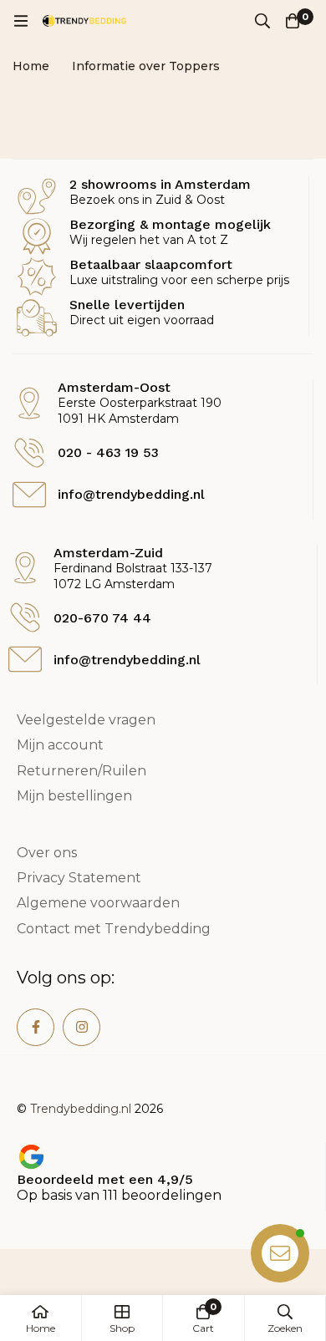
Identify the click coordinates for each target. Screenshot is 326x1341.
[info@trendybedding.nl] (25, 659)
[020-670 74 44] (25, 617)
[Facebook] (35, 1027)
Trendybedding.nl (80, 1108)
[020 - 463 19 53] (29, 453)
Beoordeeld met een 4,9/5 (105, 1179)
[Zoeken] (262, 21)
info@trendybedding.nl (127, 660)
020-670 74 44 (102, 618)
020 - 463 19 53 (108, 452)
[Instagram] (81, 1027)
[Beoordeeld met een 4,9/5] (31, 1156)
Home (31, 66)
